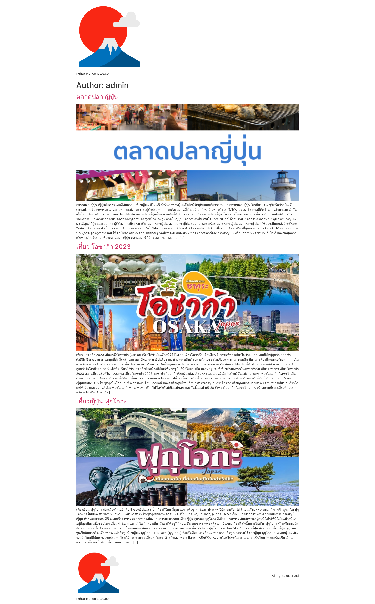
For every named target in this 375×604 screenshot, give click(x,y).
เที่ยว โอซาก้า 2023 (103, 246)
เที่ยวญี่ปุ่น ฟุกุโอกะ (101, 401)
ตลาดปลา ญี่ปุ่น (97, 96)
